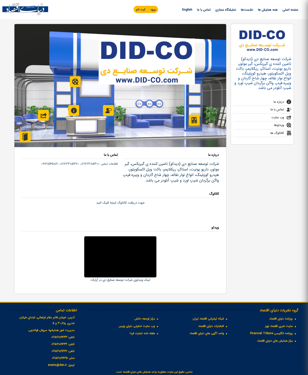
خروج (25, 136)
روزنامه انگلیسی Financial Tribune (271, 333)
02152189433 (59, 337)
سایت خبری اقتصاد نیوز (279, 326)
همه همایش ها (268, 9)
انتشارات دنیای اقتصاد (211, 326)
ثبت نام (140, 9)
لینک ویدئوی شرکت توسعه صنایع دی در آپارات (120, 279)
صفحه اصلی (290, 9)
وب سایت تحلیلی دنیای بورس (137, 326)
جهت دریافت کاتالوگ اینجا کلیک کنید (120, 202)
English (187, 9)
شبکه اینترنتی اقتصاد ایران (208, 318)
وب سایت (277, 117)
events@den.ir (57, 365)
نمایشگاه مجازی (225, 9)
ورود (153, 9)
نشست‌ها (247, 9)
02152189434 (59, 344)
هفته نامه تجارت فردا (142, 333)
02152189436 (59, 351)
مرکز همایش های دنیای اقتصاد (275, 340)
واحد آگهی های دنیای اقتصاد (207, 333)
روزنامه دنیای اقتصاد (281, 318)
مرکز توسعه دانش (145, 318)
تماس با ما (204, 9)
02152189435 (60, 358)
